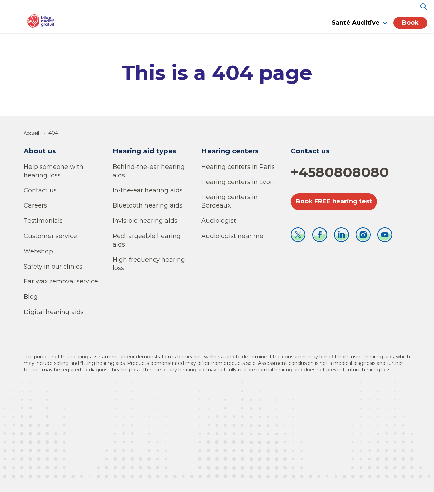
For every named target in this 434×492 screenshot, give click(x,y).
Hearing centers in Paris (238, 167)
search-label (423, 6)
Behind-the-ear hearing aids (149, 171)
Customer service (50, 236)
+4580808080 (340, 172)
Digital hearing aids (54, 312)
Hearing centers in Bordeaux (229, 201)
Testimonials (43, 220)
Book (410, 22)
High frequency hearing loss (149, 264)
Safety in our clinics (53, 266)
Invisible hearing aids (145, 220)
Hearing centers (230, 151)
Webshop (38, 251)
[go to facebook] (319, 236)
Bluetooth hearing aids (147, 205)
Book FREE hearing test (334, 201)
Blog (31, 296)
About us (40, 151)
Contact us (40, 190)
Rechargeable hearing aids (147, 240)
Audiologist (218, 220)
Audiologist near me (232, 236)
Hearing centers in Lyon (237, 182)
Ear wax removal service (61, 281)
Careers (35, 205)
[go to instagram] (363, 236)
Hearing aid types (144, 151)
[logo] (41, 21)
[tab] (359, 23)
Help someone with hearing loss (53, 171)
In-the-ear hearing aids (148, 190)
